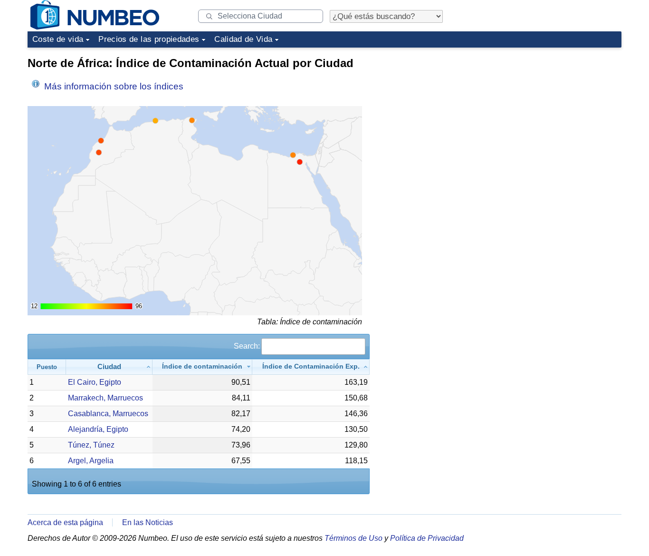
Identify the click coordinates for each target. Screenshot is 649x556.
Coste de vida (57, 39)
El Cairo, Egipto (94, 382)
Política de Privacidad (427, 538)
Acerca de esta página (65, 522)
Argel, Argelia (91, 461)
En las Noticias (147, 522)
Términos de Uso (353, 538)
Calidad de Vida (243, 39)
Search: (247, 346)
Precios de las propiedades (148, 39)
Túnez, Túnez (91, 445)
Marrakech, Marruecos (105, 398)
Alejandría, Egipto (98, 429)
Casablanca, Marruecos (108, 414)
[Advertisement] (550, 111)
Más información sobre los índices (112, 86)
